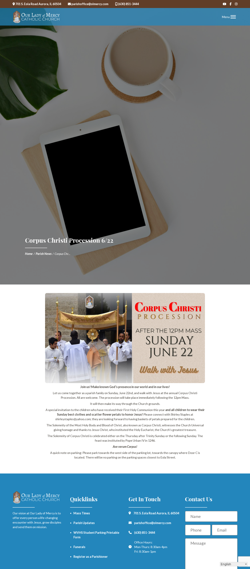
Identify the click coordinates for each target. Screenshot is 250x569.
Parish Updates (84, 523)
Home (29, 254)
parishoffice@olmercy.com (89, 4)
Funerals (79, 547)
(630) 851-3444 (128, 4)
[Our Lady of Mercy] (36, 17)
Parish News (44, 254)
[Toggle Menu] (233, 16)
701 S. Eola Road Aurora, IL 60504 (38, 4)
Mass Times (81, 513)
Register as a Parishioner (90, 556)
